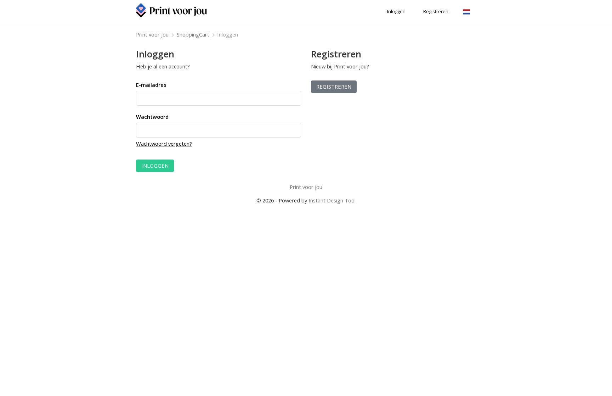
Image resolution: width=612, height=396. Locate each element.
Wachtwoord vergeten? (164, 143)
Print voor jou (153, 34)
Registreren (333, 86)
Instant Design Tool (332, 200)
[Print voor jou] (171, 11)
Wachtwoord (152, 116)
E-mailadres (151, 84)
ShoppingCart (194, 34)
